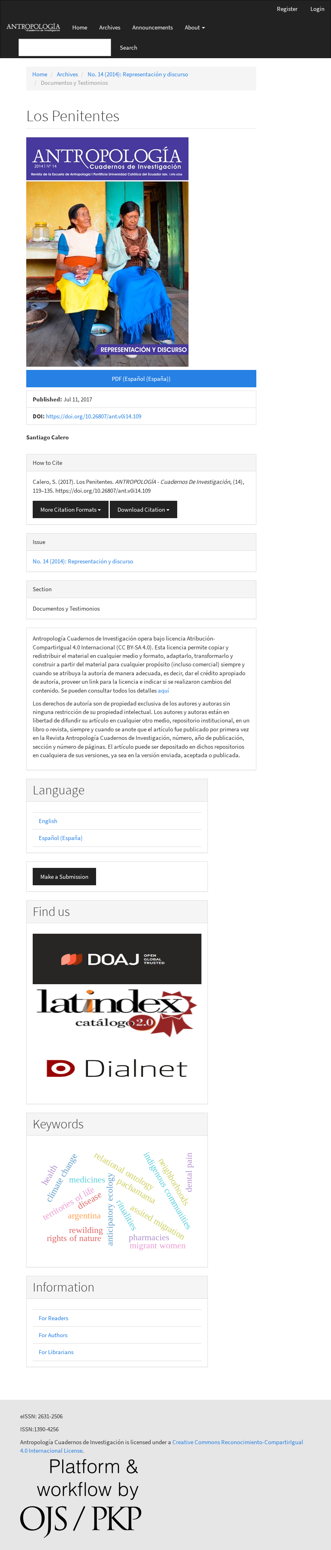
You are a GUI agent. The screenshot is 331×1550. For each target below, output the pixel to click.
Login (317, 9)
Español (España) (61, 838)
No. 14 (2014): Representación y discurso (138, 74)
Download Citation (141, 509)
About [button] (193, 27)
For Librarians (56, 1352)
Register (287, 9)
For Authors (53, 1335)
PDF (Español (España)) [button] (141, 378)
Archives (109, 27)
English (48, 821)
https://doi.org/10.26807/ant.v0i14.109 (93, 416)
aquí (163, 690)
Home (79, 27)
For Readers (53, 1318)
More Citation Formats (69, 509)
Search (128, 47)
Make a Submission (64, 876)
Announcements (152, 27)
